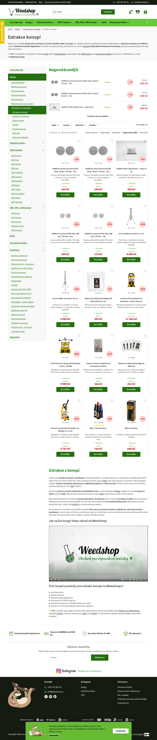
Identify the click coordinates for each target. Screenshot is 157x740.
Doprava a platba (125, 687)
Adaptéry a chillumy (20, 116)
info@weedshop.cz (141, 2)
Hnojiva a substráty (19, 255)
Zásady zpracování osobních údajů (57, 2)
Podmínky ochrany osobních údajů (132, 699)
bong (46, 54)
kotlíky (60, 613)
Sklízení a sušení (18, 314)
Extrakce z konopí (20, 112)
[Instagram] (50, 696)
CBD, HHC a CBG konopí (20, 207)
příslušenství (60, 54)
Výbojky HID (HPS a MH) (21, 289)
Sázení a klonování (19, 260)
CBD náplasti (16, 202)
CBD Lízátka (16, 177)
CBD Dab (16, 133)
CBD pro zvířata (17, 193)
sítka (84, 613)
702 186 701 (124, 2)
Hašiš (12, 236)
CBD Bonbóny (17, 181)
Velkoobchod (123, 703)
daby (102, 494)
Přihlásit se (100, 657)
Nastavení (53, 735)
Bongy (13, 77)
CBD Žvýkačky (17, 172)
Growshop (14, 250)
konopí (86, 46)
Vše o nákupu (123, 695)
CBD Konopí (16, 155)
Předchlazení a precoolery (22, 103)
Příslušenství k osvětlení (21, 276)
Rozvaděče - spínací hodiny (22, 302)
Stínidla (14, 285)
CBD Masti (15, 185)
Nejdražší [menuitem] (116, 132)
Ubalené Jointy (17, 226)
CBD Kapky (15, 198)
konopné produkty (104, 54)
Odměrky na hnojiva (19, 323)
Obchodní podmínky (15, 2)
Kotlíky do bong (19, 129)
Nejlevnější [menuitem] (105, 132)
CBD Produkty (16, 150)
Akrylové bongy (17, 91)
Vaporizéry (15, 337)
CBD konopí (86, 54)
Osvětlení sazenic (18, 272)
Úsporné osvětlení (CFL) (21, 293)
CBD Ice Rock (16, 230)
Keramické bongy (18, 95)
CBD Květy (15, 213)
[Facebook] (46, 696)
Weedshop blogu (17, 56)
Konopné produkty (18, 243)
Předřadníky (16, 281)
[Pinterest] (55, 696)
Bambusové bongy (19, 87)
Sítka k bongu (18, 120)
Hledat (108, 11)
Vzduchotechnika (18, 319)
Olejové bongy (17, 99)
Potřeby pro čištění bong (129, 610)
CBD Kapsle (16, 164)
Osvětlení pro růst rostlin (22, 268)
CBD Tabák (15, 189)
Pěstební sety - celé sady (21, 327)
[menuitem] (16, 22)
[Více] (145, 22)
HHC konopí (16, 217)
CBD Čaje (15, 160)
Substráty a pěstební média (22, 306)
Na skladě (142, 124)
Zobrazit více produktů (97, 116)
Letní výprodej (16, 70)
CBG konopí (16, 222)
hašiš (105, 480)
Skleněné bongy (18, 82)
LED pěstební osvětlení (21, 297)
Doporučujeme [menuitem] (92, 132)
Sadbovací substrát (19, 310)
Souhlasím (120, 731)
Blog (40, 2)
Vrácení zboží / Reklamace (129, 691)
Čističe (15, 124)
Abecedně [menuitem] (144, 132)
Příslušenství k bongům (21, 108)
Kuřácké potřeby (17, 143)
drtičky (75, 504)
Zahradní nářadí (17, 331)
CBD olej (14, 168)
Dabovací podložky (20, 137)
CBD (72, 486)
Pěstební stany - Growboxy (22, 264)
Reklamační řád (31, 2)
